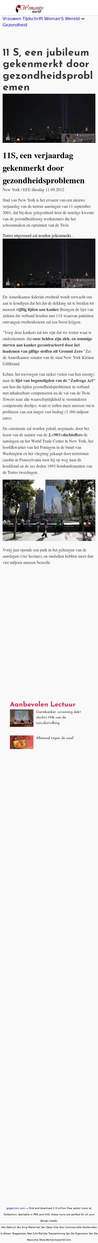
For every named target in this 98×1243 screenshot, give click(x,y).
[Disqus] (49, 635)
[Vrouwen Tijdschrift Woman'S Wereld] (28, 9)
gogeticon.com (16, 1208)
